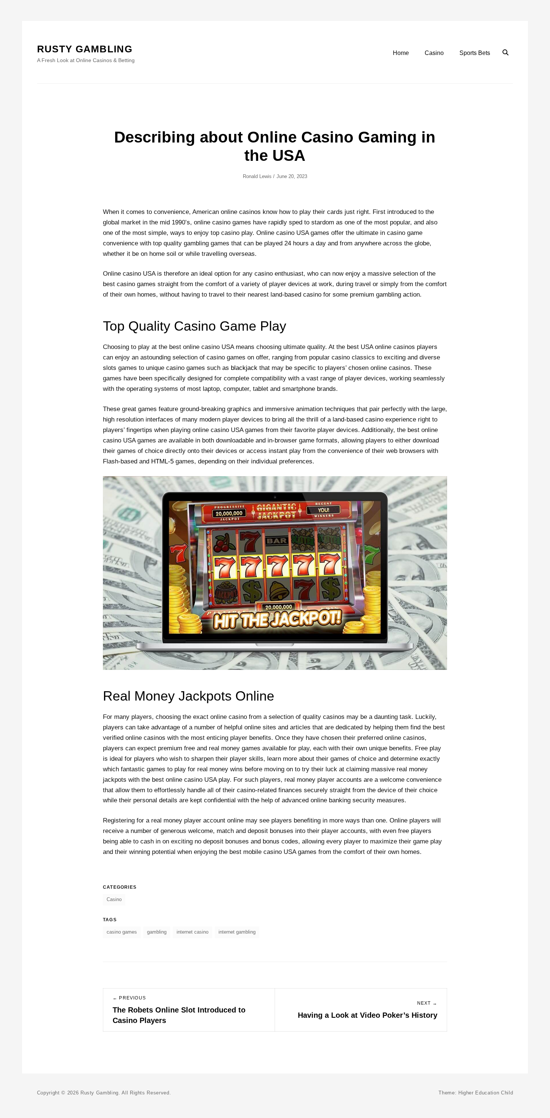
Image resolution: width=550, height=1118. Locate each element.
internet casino (192, 932)
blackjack (244, 367)
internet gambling (237, 932)
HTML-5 (162, 461)
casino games (122, 932)
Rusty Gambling (84, 49)
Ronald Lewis (257, 176)
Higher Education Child (485, 1093)
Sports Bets (474, 53)
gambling (156, 932)
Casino (434, 53)
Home (401, 53)
